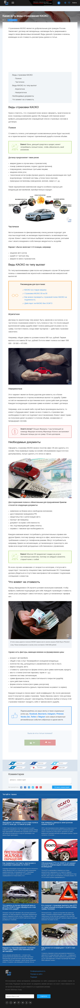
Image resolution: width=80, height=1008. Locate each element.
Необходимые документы (23, 96)
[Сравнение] (65, 3)
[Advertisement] (40, 55)
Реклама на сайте (36, 974)
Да (34, 742)
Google (41, 787)
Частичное (19, 82)
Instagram (51, 714)
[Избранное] (69, 3)
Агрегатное (20, 89)
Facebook (33, 714)
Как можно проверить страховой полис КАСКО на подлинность (45, 298)
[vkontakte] (30, 1002)
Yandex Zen (25, 717)
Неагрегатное (21, 93)
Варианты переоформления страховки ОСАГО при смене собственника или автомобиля (19, 949)
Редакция (33, 977)
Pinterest (59, 714)
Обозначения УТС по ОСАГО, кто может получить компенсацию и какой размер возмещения (58, 865)
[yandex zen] (26, 1002)
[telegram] (22, 1002)
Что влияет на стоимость (23, 100)
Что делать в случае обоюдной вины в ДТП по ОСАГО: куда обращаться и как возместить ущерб (19, 907)
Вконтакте (42, 714)
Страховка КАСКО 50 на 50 (35, 293)
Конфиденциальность (37, 971)
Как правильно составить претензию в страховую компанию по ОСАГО (19, 864)
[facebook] (6, 1002)
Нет (49, 742)
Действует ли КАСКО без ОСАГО (38, 303)
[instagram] (10, 1002)
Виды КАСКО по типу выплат (24, 85)
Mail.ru (29, 787)
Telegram (41, 717)
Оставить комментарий (61, 787)
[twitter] (14, 1002)
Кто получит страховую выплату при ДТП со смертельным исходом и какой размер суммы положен (59, 907)
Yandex (37, 787)
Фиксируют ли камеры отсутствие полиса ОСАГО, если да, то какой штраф (20, 823)
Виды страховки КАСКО (22, 75)
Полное (18, 78)
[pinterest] (18, 1002)
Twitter (33, 717)
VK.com (21, 787)
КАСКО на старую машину (35, 290)
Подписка (43, 996)
